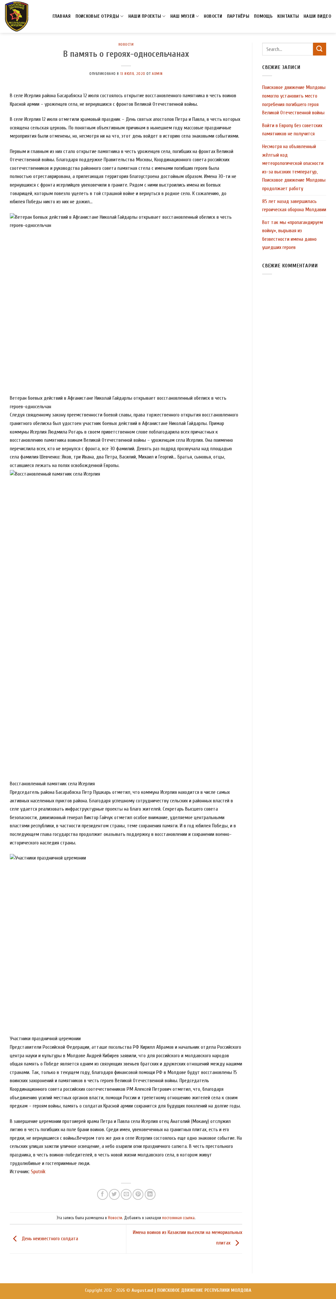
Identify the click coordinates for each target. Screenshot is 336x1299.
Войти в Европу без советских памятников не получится (292, 130)
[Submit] (319, 49)
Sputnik (38, 1172)
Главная (61, 16)
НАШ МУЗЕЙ (182, 16)
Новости (126, 44)
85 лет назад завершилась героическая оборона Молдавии (294, 205)
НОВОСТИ (213, 16)
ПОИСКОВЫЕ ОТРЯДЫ (97, 16)
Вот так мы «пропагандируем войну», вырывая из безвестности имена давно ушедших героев (292, 235)
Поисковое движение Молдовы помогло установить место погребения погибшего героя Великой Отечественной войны (294, 100)
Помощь (263, 16)
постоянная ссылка (178, 1218)
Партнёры (238, 16)
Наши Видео (317, 16)
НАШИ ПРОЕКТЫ (144, 16)
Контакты (288, 16)
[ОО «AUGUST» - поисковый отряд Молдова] (17, 16)
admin (157, 74)
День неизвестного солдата (49, 1239)
